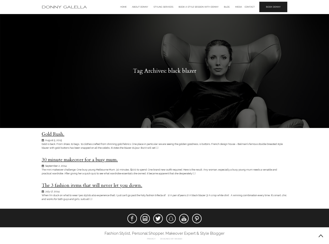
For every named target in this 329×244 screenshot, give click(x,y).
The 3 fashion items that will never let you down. (92, 185)
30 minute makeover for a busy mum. (80, 159)
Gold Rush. (53, 134)
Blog (227, 7)
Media (238, 7)
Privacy (151, 239)
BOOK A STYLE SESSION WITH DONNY (199, 7)
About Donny (140, 7)
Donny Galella (64, 7)
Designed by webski (171, 239)
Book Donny (273, 7)
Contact (250, 7)
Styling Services (163, 7)
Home (123, 7)
